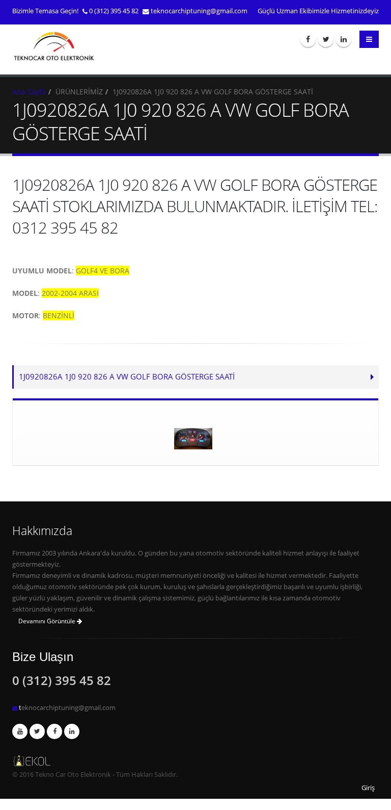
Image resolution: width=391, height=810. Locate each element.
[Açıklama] (71, 731)
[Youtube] (19, 731)
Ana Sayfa (29, 91)
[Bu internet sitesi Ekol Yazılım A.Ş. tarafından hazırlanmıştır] (195, 760)
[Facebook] (308, 39)
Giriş (368, 787)
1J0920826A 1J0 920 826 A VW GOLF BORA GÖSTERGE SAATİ (127, 376)
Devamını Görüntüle (47, 621)
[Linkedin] (343, 39)
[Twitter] (325, 39)
